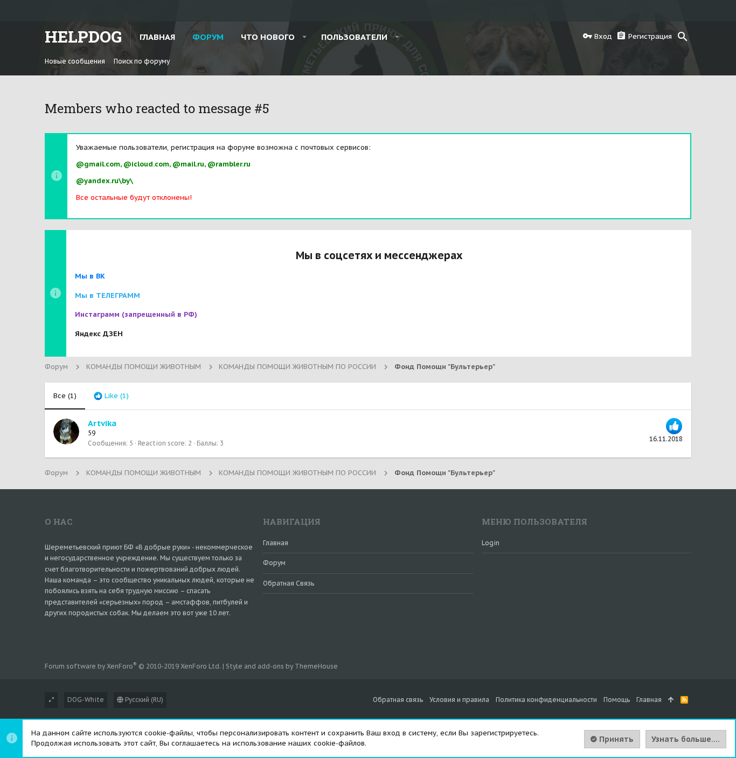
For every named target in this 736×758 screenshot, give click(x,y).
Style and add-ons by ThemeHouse (282, 666)
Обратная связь (288, 583)
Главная (275, 543)
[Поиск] (682, 36)
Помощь (616, 700)
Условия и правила (459, 700)
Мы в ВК (90, 276)
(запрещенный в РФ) (136, 314)
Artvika (102, 423)
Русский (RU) (143, 700)
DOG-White (85, 700)
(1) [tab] (65, 395)
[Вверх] (671, 700)
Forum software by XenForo (133, 666)
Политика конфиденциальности (546, 700)
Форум (274, 563)
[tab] (111, 396)
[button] (305, 36)
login (490, 543)
